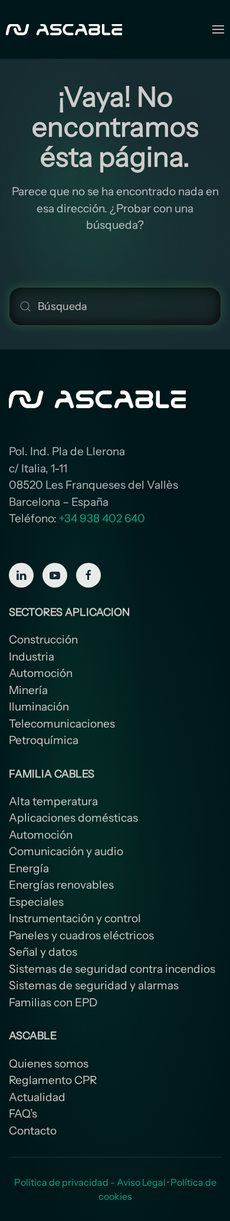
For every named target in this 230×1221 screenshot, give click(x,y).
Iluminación (39, 706)
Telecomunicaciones (62, 723)
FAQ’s (23, 1113)
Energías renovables (61, 885)
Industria (31, 656)
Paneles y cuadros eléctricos (81, 935)
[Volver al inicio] (65, 29)
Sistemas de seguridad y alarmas (94, 985)
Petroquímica (43, 740)
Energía (29, 868)
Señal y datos (43, 952)
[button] (218, 29)
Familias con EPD (53, 1002)
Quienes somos (48, 1063)
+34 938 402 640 (102, 518)
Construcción (43, 639)
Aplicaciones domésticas (73, 818)
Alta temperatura (53, 801)
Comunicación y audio (66, 851)
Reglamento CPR (53, 1080)
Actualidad (37, 1097)
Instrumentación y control (75, 918)
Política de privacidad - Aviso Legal (90, 1182)
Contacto (33, 1130)
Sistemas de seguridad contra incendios (112, 969)
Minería (28, 690)
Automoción (41, 673)
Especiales (36, 902)
